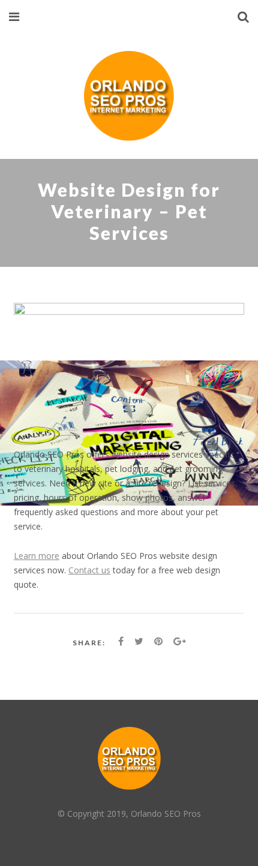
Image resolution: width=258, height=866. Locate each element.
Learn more (36, 555)
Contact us (89, 570)
